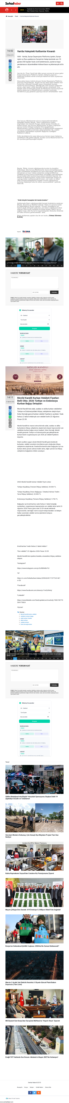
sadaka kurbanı (25, 622)
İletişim (32, 1087)
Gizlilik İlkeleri (39, 1087)
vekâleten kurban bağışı (27, 616)
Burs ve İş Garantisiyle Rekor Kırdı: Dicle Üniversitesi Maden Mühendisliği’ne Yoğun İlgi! (37, 10)
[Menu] (57, 3)
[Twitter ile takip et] (34, 1092)
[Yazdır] (10, 76)
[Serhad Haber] (13, 3)
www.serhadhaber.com (6, 1102)
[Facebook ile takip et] (30, 1092)
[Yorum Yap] (10, 79)
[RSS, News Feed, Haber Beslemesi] (39, 1092)
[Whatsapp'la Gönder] (10, 70)
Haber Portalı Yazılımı (14, 1098)
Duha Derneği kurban (26, 624)
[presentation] (11, 10)
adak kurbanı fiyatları (26, 618)
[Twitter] (10, 64)
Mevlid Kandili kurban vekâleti (28, 614)
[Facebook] (10, 61)
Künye (26, 1087)
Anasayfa (19, 1087)
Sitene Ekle (48, 1087)
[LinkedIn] (10, 67)
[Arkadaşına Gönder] (10, 73)
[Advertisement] (40, 105)
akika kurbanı (24, 620)
